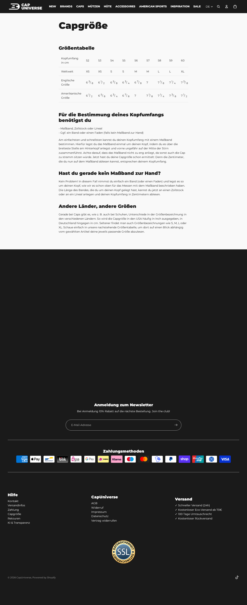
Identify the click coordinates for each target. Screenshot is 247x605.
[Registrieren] (176, 425)
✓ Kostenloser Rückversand (193, 518)
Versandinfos (16, 505)
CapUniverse (23, 577)
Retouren (14, 518)
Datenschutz (99, 516)
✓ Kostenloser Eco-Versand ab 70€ (198, 510)
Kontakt (13, 501)
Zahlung (13, 510)
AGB (94, 503)
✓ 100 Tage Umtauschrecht (193, 514)
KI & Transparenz (19, 522)
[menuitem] (52, 6)
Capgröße (14, 514)
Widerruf (97, 507)
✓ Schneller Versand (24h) (192, 505)
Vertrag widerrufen (104, 520)
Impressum (99, 512)
